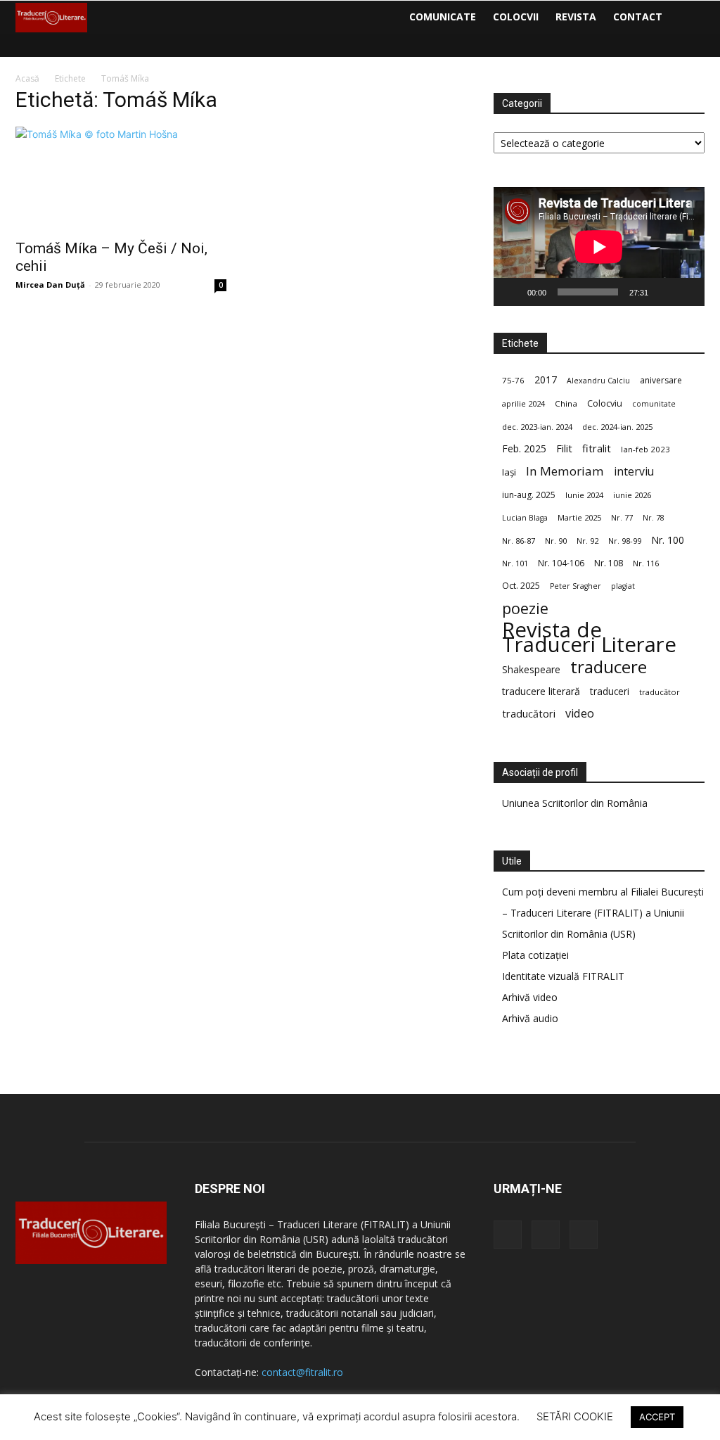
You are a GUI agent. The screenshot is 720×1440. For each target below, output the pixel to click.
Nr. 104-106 (561, 563)
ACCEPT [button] (657, 1416)
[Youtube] (584, 1235)
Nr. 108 (608, 563)
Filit (564, 448)
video (579, 713)
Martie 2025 (579, 517)
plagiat (623, 586)
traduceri (609, 691)
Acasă (27, 78)
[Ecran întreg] (686, 292)
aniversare (661, 380)
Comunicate (442, 16)
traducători (528, 713)
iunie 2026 (632, 495)
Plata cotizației (535, 955)
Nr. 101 (515, 563)
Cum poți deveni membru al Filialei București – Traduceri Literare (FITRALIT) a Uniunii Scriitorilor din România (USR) (603, 913)
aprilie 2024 (523, 403)
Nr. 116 (646, 563)
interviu (634, 471)
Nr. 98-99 (624, 540)
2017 (545, 379)
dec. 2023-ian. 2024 (537, 426)
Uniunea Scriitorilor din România (575, 803)
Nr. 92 (587, 540)
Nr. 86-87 (518, 540)
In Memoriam (565, 471)
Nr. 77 (622, 518)
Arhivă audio (530, 1018)
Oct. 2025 (521, 586)
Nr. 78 (653, 518)
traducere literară (541, 691)
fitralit (596, 448)
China (566, 403)
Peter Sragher (575, 586)
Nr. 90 (556, 540)
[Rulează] (512, 292)
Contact (637, 16)
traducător (659, 692)
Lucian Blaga (525, 518)
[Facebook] (508, 1235)
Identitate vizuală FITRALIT (563, 976)
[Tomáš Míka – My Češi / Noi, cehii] (120, 179)
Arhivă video (530, 997)
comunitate (654, 404)
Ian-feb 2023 (645, 449)
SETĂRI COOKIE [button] (574, 1416)
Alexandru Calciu (598, 381)
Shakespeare (531, 669)
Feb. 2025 (524, 448)
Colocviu (604, 403)
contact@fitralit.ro (302, 1372)
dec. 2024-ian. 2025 (617, 426)
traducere (608, 666)
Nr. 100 (667, 540)
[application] (599, 246)
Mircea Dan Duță (50, 284)
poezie (525, 608)
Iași (509, 472)
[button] (688, 18)
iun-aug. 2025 (528, 495)
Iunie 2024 (584, 495)
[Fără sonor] (664, 292)
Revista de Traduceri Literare (589, 637)
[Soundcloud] (546, 1235)
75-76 (513, 380)
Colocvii (516, 16)
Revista (575, 16)
